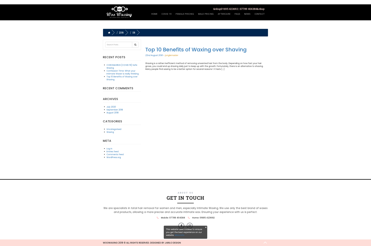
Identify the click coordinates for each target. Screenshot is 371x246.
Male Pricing (206, 14)
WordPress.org (114, 157)
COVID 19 (167, 14)
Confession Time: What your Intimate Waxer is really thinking (123, 72)
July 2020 (111, 106)
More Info (179, 235)
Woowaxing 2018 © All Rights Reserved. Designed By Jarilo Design (142, 242)
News (247, 14)
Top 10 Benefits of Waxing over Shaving (196, 49)
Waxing (110, 132)
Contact (260, 14)
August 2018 (113, 112)
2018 (121, 32)
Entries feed (113, 151)
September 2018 (115, 109)
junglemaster (171, 55)
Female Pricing (185, 14)
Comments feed (115, 154)
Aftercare (224, 14)
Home (154, 14)
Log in (109, 148)
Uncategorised (114, 129)
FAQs (237, 14)
